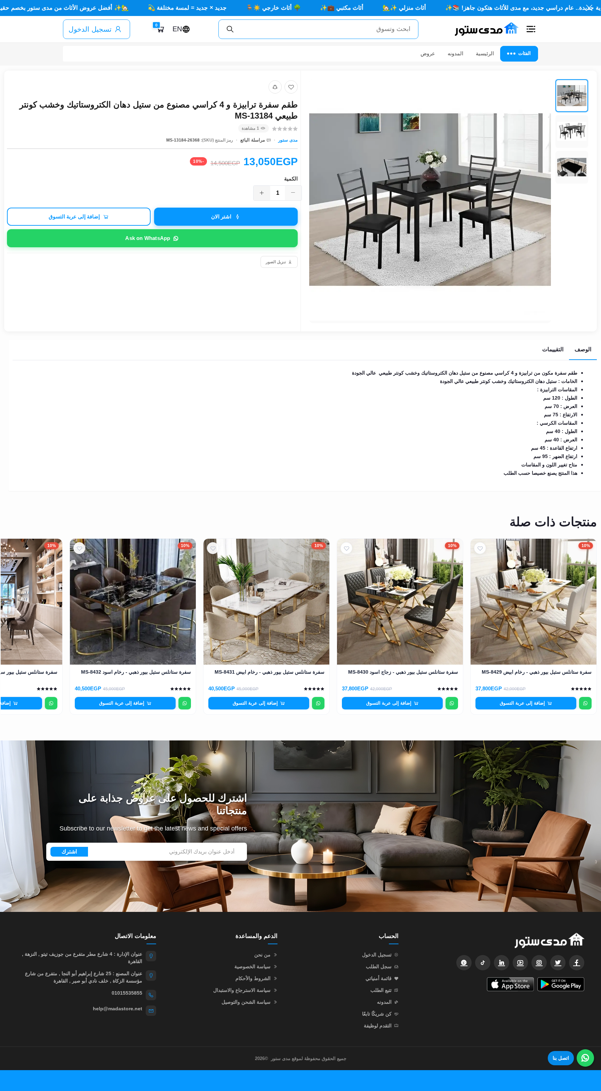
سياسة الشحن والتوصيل (246, 1002)
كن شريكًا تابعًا (377, 1014)
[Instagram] (539, 962)
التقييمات (552, 349)
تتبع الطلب (381, 990)
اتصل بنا (561, 1058)
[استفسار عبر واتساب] (585, 703)
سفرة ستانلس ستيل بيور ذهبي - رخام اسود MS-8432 (136, 672)
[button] (531, 29)
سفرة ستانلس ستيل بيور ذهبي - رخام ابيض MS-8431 (269, 672)
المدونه (455, 53)
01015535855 (127, 993)
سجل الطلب (379, 966)
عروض (427, 53)
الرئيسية (485, 53)
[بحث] (230, 29)
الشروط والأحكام (253, 978)
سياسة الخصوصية (252, 966)
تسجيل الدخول (90, 29)
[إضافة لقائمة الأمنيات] (291, 87)
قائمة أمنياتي (379, 978)
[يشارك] (275, 87)
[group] (448, 201)
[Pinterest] (464, 962)
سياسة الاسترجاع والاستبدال (242, 990)
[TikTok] (482, 962)
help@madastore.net (117, 1008)
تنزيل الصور (276, 261)
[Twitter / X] (558, 962)
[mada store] (498, 940)
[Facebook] (576, 962)
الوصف (583, 349)
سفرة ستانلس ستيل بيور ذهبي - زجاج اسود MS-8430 (403, 672)
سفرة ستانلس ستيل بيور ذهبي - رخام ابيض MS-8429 (537, 672)
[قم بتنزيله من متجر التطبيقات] (510, 984)
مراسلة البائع (252, 140)
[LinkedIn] (501, 962)
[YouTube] (520, 962)
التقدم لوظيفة (378, 1025)
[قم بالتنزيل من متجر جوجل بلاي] (560, 984)
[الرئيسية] (484, 29)
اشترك (69, 852)
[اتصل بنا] (585, 1058)
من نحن (262, 954)
